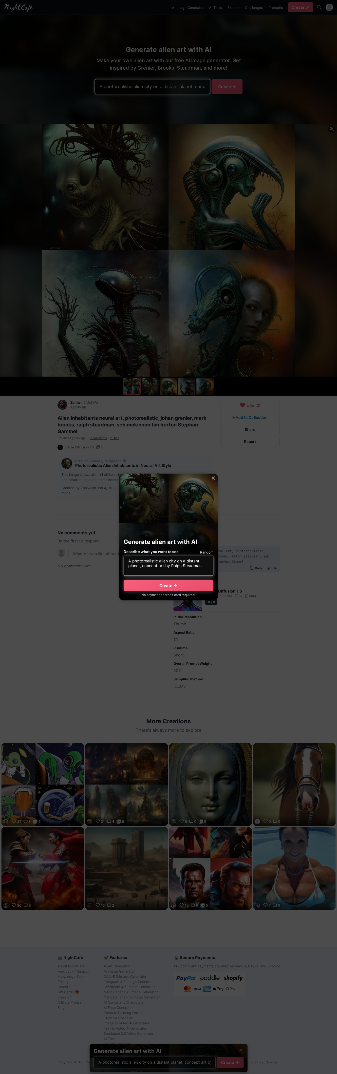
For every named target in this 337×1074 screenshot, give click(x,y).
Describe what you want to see (151, 551)
